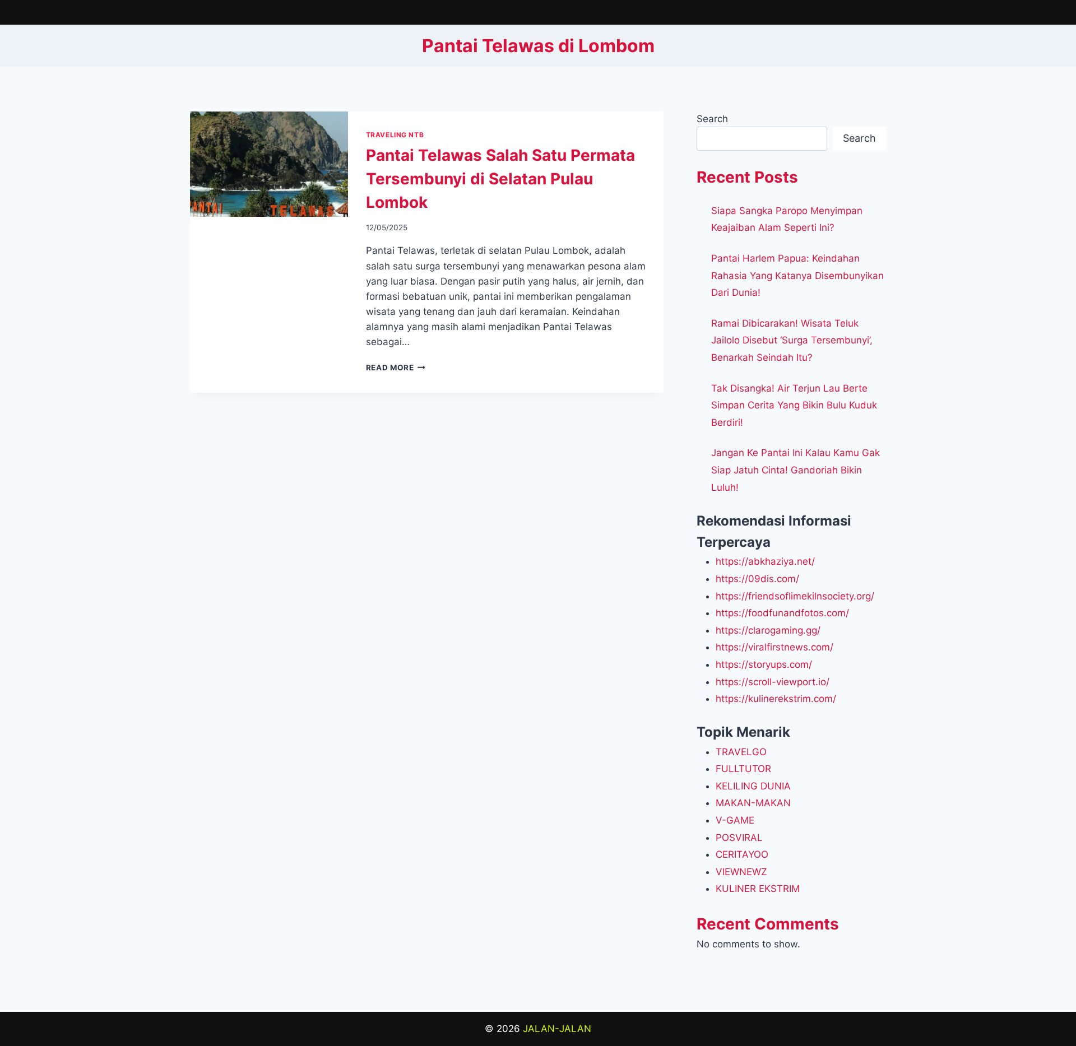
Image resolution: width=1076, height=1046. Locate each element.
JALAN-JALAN (557, 1028)
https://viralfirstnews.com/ (774, 647)
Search (712, 118)
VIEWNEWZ (741, 871)
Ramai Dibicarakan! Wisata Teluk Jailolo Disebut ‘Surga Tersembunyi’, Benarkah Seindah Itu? (792, 340)
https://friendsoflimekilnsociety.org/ (795, 596)
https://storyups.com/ (764, 664)
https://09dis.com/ (757, 578)
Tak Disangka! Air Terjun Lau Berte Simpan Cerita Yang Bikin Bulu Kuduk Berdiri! (794, 405)
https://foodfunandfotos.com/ (782, 613)
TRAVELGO (741, 751)
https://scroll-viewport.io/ (772, 681)
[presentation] (269, 164)
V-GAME (735, 820)
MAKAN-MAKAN (753, 802)
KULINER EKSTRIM (758, 888)
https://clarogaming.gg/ (768, 630)
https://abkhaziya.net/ (765, 561)
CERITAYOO (742, 854)
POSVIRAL (739, 837)
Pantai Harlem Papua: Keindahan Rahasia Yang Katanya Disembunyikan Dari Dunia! (797, 275)
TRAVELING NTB (395, 135)
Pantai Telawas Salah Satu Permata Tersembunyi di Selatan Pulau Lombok (500, 179)
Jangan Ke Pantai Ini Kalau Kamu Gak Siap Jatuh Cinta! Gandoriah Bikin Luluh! (795, 469)
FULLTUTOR (743, 768)
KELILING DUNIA (753, 786)
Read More (396, 367)
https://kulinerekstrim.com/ (776, 698)
